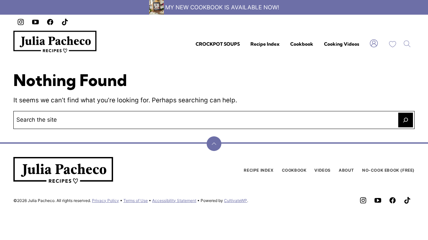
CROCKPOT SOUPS (218, 44)
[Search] (407, 44)
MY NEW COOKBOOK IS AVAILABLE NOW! (222, 7)
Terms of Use (135, 200)
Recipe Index (265, 44)
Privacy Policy (105, 200)
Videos (322, 170)
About (346, 170)
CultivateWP (235, 200)
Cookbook (301, 44)
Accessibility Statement (174, 200)
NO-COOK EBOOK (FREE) (388, 170)
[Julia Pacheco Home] (55, 42)
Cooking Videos (341, 44)
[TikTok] (65, 22)
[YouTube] (35, 22)
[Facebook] (50, 22)
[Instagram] (20, 22)
